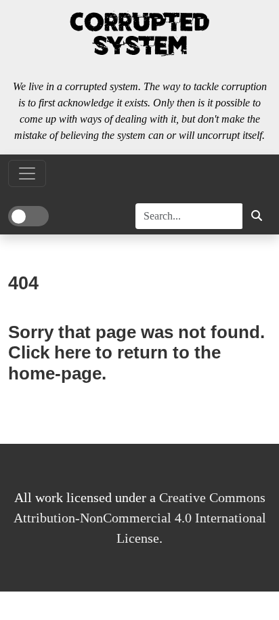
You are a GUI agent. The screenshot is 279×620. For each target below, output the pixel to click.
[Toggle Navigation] (27, 173)
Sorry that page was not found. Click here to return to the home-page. (136, 353)
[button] (256, 216)
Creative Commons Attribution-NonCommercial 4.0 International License (140, 517)
